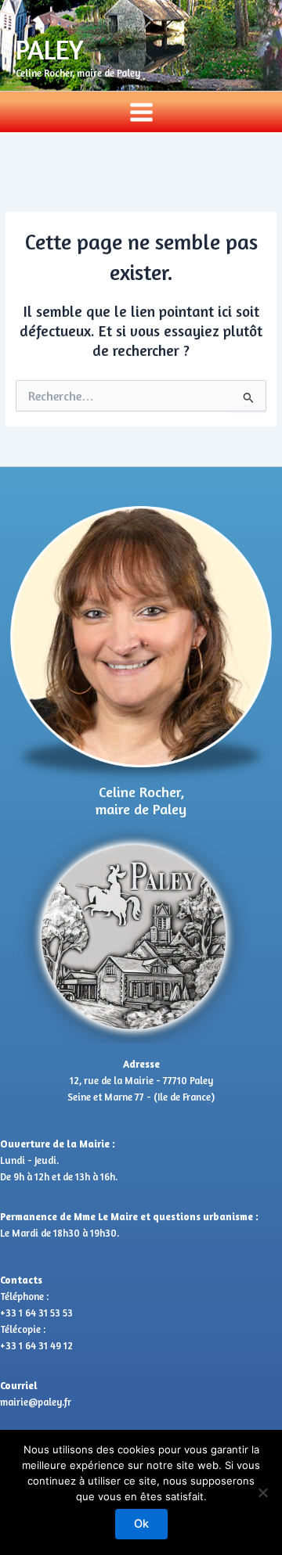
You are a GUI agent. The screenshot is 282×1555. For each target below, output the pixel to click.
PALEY (50, 49)
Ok (141, 1524)
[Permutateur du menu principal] (141, 112)
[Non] (262, 1492)
